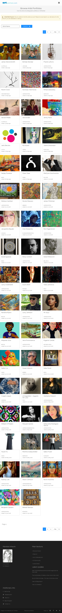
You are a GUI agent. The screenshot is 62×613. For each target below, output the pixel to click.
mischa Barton (6, 563)
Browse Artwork (37, 551)
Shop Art (35, 554)
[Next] (59, 32)
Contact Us (7, 604)
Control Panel (36, 563)
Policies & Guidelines (29, 610)
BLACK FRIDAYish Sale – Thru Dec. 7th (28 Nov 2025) (45, 578)
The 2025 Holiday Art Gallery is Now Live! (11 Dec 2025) (45, 575)
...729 (54, 32)
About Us (7, 597)
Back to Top (7, 591)
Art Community (36, 560)
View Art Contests (36, 584)
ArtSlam (16, 610)
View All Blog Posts (37, 581)
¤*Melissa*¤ (6, 566)
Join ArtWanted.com (38, 557)
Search (25, 26)
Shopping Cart (8, 594)
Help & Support (8, 600)
